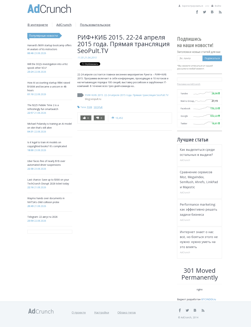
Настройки (101, 312)
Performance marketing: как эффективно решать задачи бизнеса (198, 209)
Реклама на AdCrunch (188, 84)
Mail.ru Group (187, 101)
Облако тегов (126, 312)
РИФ (89, 107)
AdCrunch (64, 25)
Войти (217, 5)
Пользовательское (95, 25)
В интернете (37, 25)
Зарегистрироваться (192, 5)
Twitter (184, 123)
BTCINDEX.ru (208, 299)
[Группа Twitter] (205, 12)
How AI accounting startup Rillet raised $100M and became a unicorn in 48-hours (48, 86)
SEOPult (98, 107)
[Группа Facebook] (197, 12)
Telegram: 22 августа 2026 (42, 216)
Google (184, 116)
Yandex (184, 93)
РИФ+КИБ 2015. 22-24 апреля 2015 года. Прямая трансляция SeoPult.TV (126, 95)
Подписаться (212, 58)
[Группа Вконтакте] (212, 12)
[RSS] (220, 12)
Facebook (185, 108)
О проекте (79, 312)
